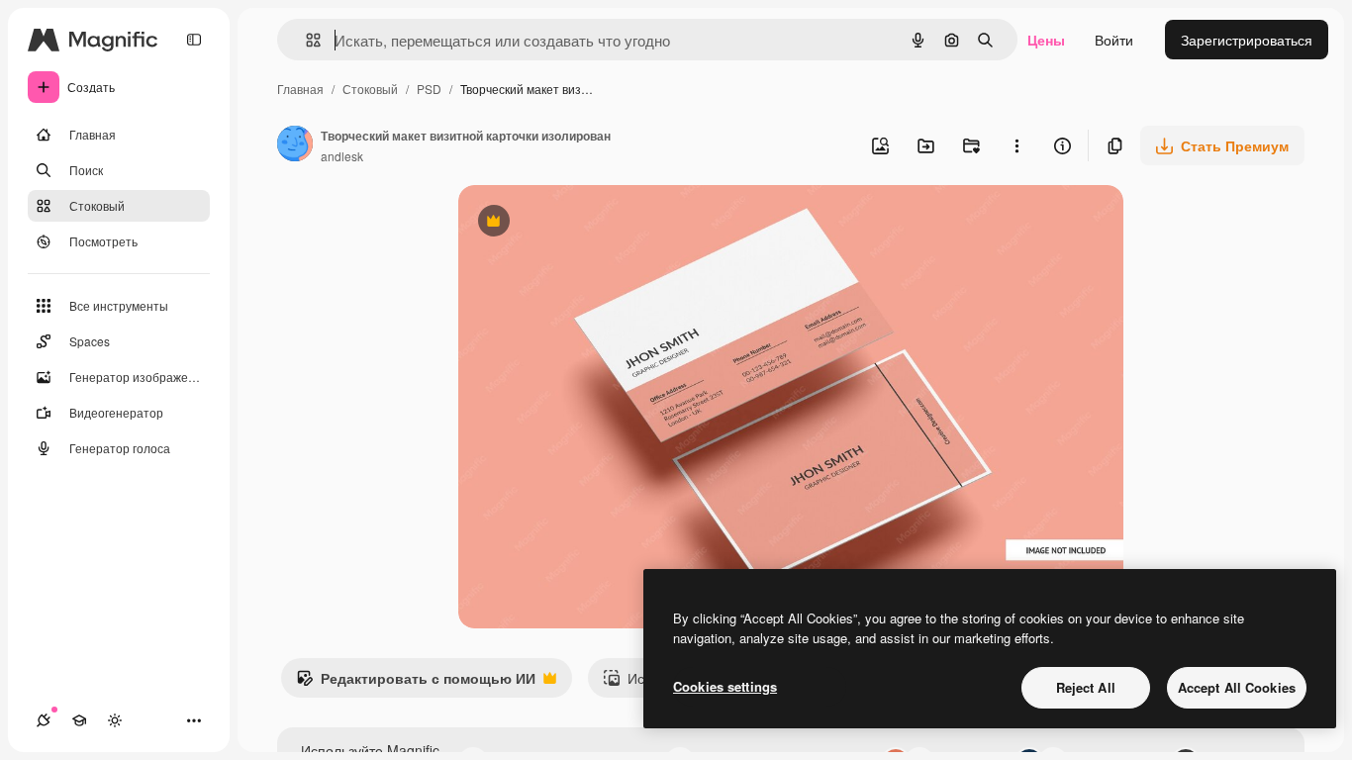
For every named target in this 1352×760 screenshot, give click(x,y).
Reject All (1085, 687)
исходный (591, 223)
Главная (300, 88)
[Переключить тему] (115, 720)
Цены (1046, 39)
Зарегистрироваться (1246, 39)
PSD (429, 88)
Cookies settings (725, 686)
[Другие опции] (1016, 145)
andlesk (342, 155)
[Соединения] (43, 720)
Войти (1114, 39)
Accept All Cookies (1237, 687)
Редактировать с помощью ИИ (415, 683)
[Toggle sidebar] (194, 39)
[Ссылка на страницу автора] (295, 145)
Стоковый (370, 88)
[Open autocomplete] (305, 40)
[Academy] (79, 720)
